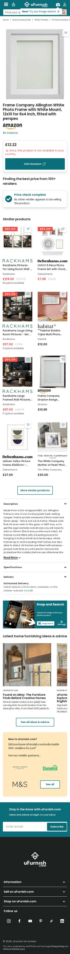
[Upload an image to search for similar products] (57, 4)
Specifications (13, 567)
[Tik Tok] (51, 921)
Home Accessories (21, 19)
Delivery (9, 577)
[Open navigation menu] (6, 4)
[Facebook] (19, 921)
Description (11, 504)
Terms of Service (11, 949)
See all (50, 784)
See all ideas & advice (35, 722)
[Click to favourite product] (65, 33)
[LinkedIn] (62, 921)
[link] (17, 241)
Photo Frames (41, 19)
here (26, 590)
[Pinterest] (40, 921)
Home (6, 19)
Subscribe (57, 826)
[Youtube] (30, 921)
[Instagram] (8, 921)
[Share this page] (13, 4)
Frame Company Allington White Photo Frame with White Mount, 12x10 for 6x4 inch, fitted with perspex (33, 112)
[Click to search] (63, 12)
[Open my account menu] (64, 4)
